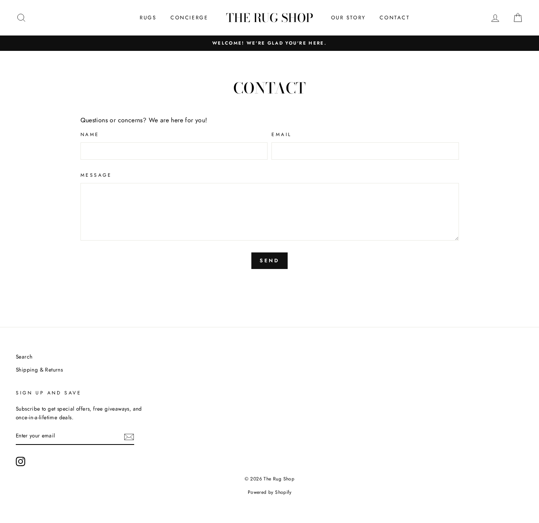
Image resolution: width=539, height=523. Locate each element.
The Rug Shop (269, 18)
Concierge (189, 17)
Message (96, 175)
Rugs (148, 17)
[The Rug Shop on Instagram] (20, 461)
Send (270, 260)
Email (281, 134)
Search (24, 356)
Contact (395, 17)
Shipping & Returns (39, 370)
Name (89, 134)
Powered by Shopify (269, 492)
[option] (269, 43)
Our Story (348, 17)
